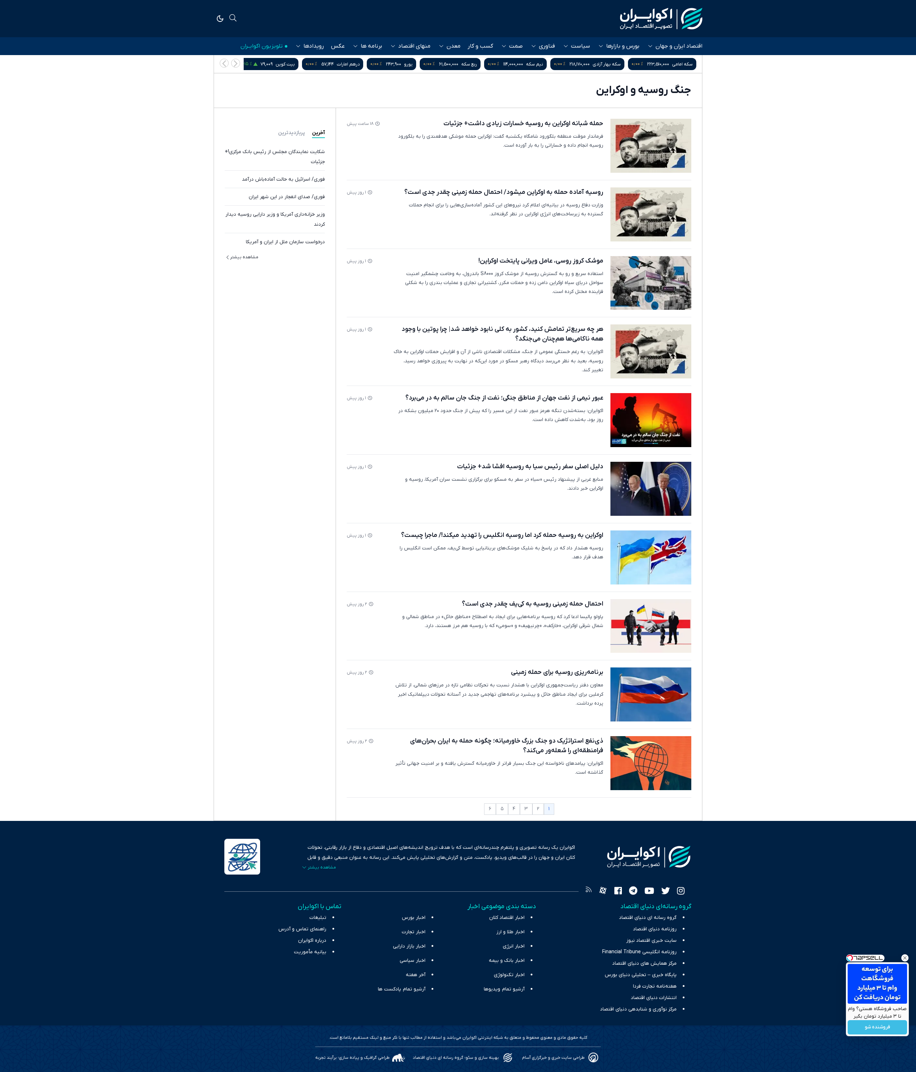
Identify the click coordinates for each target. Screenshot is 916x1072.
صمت (516, 46)
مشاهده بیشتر (244, 257)
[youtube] (649, 891)
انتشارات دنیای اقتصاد (654, 997)
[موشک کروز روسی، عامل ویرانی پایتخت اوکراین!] (650, 283)
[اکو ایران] (661, 18)
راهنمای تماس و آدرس (302, 929)
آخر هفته (415, 974)
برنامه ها (371, 46)
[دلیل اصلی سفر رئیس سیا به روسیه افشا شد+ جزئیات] (650, 489)
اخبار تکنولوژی (509, 974)
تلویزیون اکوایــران (261, 46)
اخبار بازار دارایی (409, 946)
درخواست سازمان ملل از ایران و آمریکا (285, 242)
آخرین (318, 132)
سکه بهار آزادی (678, 64)
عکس (338, 46)
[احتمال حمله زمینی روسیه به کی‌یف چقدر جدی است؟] (650, 626)
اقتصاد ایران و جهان (679, 46)
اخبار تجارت (413, 932)
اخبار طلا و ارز (510, 932)
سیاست (580, 46)
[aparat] (603, 891)
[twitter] (665, 891)
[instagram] (680, 891)
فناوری (547, 46)
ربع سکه (541, 64)
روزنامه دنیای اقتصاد (655, 929)
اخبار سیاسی (412, 960)
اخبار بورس (413, 917)
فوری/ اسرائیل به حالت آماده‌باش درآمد (283, 179)
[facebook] (618, 891)
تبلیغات (318, 917)
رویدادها (313, 46)
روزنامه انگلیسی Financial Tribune (639, 952)
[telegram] (633, 891)
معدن (454, 46)
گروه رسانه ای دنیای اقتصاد (648, 917)
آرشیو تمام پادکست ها (401, 989)
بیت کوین (357, 64)
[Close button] (904, 957)
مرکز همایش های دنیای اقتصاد (644, 963)
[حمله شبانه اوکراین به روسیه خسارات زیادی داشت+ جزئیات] (650, 146)
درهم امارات (420, 64)
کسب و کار (480, 46)
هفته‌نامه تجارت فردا (655, 986)
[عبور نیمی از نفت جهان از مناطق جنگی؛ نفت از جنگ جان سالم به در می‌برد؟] (650, 420)
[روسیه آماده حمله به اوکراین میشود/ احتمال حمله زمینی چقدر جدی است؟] (650, 214)
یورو (480, 64)
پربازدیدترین (291, 132)
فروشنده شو (877, 1027)
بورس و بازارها (622, 46)
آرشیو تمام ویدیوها (504, 989)
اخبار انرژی (514, 946)
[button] (224, 63)
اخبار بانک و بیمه (507, 960)
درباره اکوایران (312, 940)
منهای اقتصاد (414, 46)
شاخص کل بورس (285, 64)
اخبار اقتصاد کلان (507, 917)
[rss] (588, 891)
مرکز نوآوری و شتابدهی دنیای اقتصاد (638, 1009)
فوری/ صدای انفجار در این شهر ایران (287, 197)
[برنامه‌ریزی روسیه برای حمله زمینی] (650, 694)
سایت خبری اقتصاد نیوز (651, 940)
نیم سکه (606, 64)
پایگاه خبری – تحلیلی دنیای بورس (641, 974)
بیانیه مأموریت (310, 952)
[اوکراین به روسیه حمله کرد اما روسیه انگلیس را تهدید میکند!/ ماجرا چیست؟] (650, 557)
